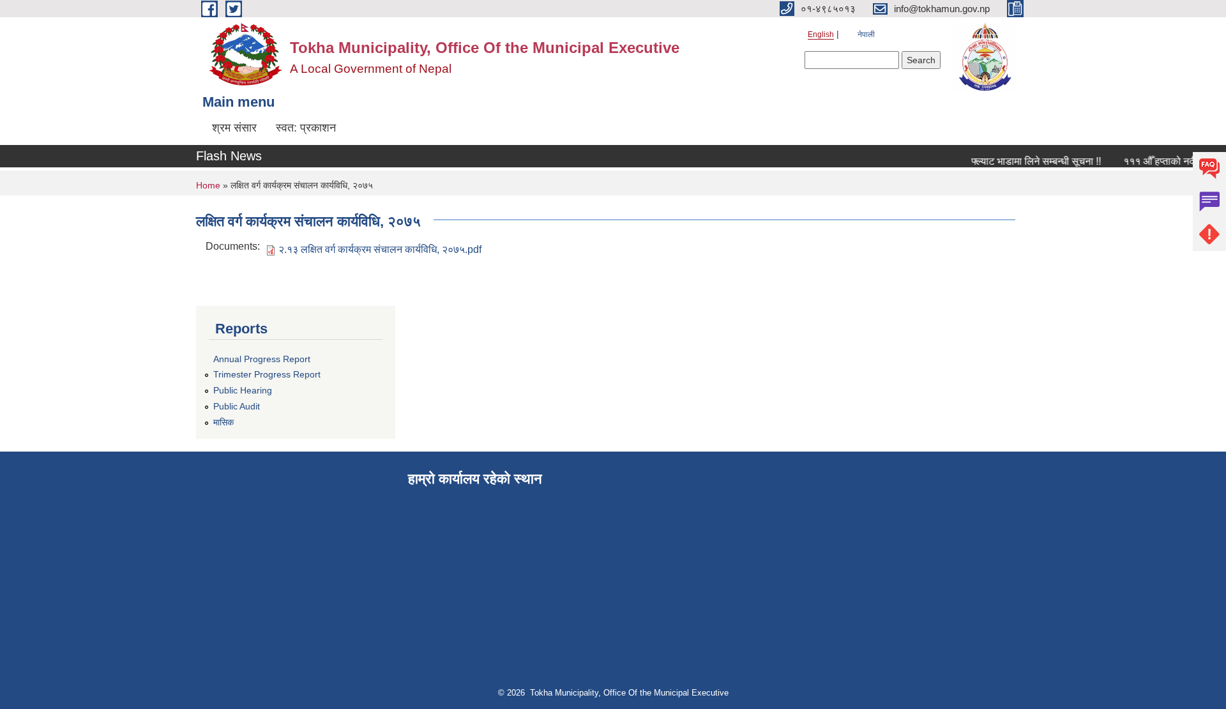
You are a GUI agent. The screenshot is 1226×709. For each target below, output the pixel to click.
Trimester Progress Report (267, 374)
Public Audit (236, 406)
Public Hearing (242, 390)
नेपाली (866, 34)
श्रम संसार (234, 127)
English (821, 34)
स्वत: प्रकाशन (306, 127)
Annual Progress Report (261, 359)
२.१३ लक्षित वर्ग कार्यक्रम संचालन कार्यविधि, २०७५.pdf (379, 249)
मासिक (223, 422)
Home (208, 185)
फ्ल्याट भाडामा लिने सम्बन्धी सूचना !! (1029, 161)
